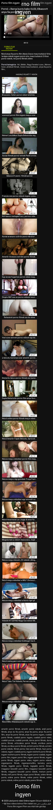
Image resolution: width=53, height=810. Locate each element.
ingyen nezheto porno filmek (13, 755)
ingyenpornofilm (29, 763)
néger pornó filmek (31, 774)
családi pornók (21, 740)
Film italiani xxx (30, 804)
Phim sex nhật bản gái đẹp (34, 806)
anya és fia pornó (16, 732)
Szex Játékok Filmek (10, 67)
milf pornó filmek (15, 774)
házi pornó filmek (33, 749)
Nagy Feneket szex (35, 65)
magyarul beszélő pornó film (14, 769)
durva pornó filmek (37, 740)
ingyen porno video (23, 760)
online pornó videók (21, 780)
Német (48, 65)
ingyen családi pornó (17, 752)
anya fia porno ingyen (34, 735)
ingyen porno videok (42, 760)
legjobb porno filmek (18, 766)
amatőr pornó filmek (10, 729)
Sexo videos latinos (14, 804)
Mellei (23, 65)
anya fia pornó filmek (15, 735)
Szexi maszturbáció (29, 67)
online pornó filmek (36, 777)
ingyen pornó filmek (36, 757)
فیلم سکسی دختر (44, 804)
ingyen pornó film (18, 757)
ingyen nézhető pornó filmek (38, 752)
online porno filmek (17, 777)
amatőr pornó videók (30, 729)
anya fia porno (31, 732)
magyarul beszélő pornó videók (23, 772)
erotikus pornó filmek (16, 746)
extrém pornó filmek (35, 746)
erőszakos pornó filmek (26, 743)
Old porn (39, 801)
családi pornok (7, 740)
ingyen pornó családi (36, 755)
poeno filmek (36, 780)
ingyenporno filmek (10, 763)
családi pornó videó (42, 737)
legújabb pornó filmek (40, 766)
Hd (18, 65)
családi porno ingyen (23, 737)
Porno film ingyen (14, 806)
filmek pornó (19, 749)
